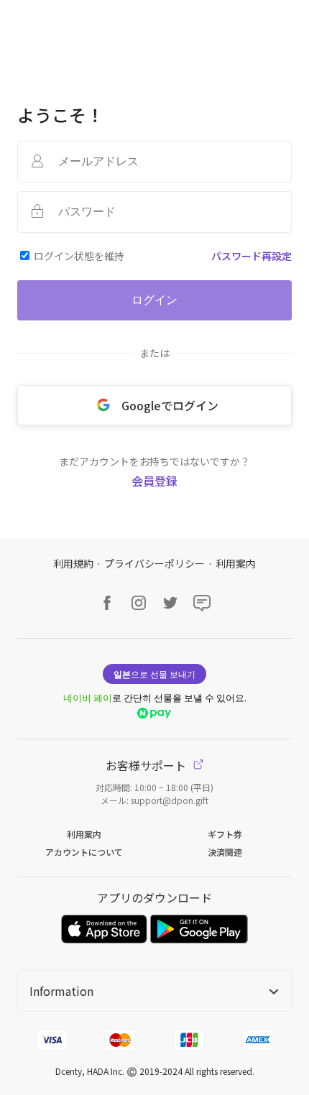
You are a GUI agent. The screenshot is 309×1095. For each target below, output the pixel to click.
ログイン (154, 300)
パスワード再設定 (251, 256)
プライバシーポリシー (154, 563)
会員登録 (154, 480)
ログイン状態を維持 (79, 256)
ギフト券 (225, 834)
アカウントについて (84, 852)
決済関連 (225, 852)
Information (61, 990)
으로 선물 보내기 (154, 673)
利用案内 (236, 563)
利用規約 (73, 563)
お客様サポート (147, 765)
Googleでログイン (169, 405)
